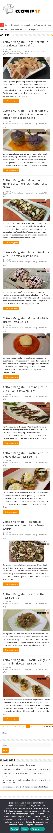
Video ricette (24, 53)
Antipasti (8, 51)
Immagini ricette (38, 124)
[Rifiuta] (49, 816)
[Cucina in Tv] (26, 10)
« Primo (5, 727)
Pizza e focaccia (13, 53)
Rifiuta (24, 829)
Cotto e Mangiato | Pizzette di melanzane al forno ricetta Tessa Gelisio (23, 525)
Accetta (14, 829)
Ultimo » (5, 733)
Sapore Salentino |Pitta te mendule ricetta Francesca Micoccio (28, 25)
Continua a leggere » (11, 101)
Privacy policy (37, 829)
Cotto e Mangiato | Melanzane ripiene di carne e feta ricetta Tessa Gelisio (25, 183)
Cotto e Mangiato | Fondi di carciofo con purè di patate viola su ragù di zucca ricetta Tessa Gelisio (25, 114)
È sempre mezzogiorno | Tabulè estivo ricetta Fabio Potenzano (26, 787)
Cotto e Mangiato (15, 30)
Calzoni (21, 51)
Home (4, 30)
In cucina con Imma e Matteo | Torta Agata (18, 765)
